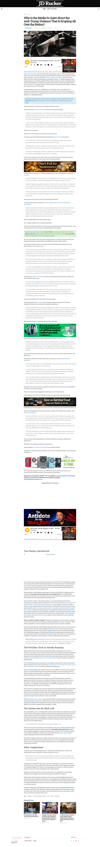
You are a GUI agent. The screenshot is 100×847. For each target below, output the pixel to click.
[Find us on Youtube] (76, 841)
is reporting (40, 302)
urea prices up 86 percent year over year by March (42, 658)
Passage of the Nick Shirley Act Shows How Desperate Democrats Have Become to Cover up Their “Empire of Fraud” (49, 818)
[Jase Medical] (50, 330)
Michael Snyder (28, 28)
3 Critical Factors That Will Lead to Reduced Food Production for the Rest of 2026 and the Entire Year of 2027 (67, 818)
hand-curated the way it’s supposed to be (58, 99)
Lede (48, 796)
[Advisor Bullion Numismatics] (50, 166)
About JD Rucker (52, 8)
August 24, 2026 (64, 822)
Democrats (29, 796)
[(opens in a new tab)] (32, 808)
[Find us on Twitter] (73, 841)
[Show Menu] (1, 8)
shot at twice (58, 137)
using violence (39, 109)
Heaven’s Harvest (30, 234)
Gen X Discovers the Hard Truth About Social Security (31, 815)
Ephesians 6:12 (14, 842)
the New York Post (37, 276)
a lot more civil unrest (40, 447)
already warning (64, 733)
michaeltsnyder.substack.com (33, 479)
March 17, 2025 (37, 28)
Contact (34, 840)
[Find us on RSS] (78, 841)
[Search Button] (98, 8)
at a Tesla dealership (37, 246)
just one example (30, 412)
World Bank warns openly (34, 699)
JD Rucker (16, 841)
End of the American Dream (32, 74)
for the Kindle (69, 476)
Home (44, 8)
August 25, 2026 (27, 818)
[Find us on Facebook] (71, 841)
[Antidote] (50, 517)
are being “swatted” (56, 338)
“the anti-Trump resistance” (54, 77)
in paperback (59, 476)
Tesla (52, 796)
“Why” (46, 476)
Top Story (57, 796)
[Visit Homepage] (50, 4)
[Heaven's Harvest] (50, 401)
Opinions (29, 14)
